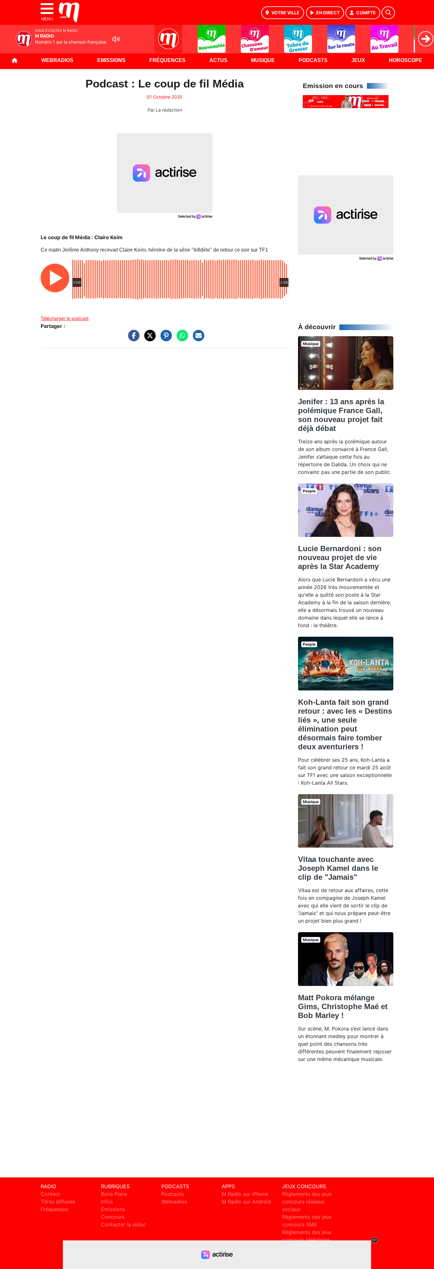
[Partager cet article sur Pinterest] (164, 339)
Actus (218, 60)
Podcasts (313, 60)
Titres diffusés (58, 1201)
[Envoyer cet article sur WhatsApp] (180, 339)
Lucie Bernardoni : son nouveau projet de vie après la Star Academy (340, 557)
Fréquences (167, 60)
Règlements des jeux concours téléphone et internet (307, 1240)
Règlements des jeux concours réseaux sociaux (307, 1201)
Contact (50, 1194)
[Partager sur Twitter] (148, 339)
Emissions (111, 60)
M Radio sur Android (246, 1201)
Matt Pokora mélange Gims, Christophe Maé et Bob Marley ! (343, 1006)
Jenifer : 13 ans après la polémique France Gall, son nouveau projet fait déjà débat (341, 415)
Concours (112, 1217)
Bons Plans (114, 1194)
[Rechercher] (388, 12)
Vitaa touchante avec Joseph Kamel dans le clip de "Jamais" (338, 868)
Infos (107, 1201)
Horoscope (405, 60)
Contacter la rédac (123, 1224)
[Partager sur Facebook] (132, 339)
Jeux (358, 60)
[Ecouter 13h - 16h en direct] (346, 101)
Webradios (57, 60)
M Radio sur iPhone (245, 1194)
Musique (263, 60)
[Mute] (116, 39)
